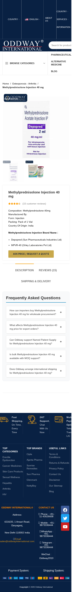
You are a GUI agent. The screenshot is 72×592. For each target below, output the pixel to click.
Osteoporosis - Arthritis (24, 83)
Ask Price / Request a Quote (31, 254)
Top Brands (34, 448)
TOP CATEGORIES (10, 450)
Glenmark (32, 480)
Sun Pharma (33, 474)
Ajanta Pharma (34, 459)
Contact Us (55, 474)
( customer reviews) (34, 203)
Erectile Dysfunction (9, 458)
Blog (51, 491)
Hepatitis (7, 483)
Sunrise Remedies (32, 467)
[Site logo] (23, 45)
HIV (4, 494)
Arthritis (7, 488)
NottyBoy (31, 485)
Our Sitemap (55, 485)
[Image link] (18, 578)
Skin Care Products (13, 471)
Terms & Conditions (54, 455)
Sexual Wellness (11, 477)
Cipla (29, 454)
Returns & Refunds (59, 462)
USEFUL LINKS (57, 448)
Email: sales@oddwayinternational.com (17, 540)
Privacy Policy (56, 468)
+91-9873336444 (46, 534)
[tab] (24, 269)
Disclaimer (54, 480)
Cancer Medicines (12, 465)
